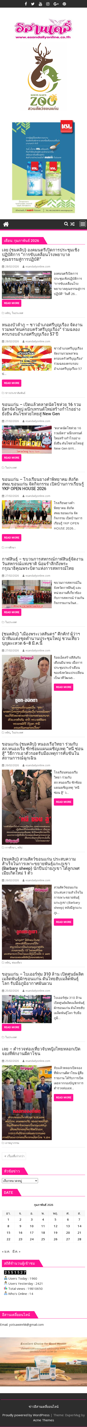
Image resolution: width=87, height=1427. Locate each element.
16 (20, 1232)
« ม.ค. (6, 1251)
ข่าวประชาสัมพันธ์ (15, 393)
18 (43, 1232)
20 (68, 1232)
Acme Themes (43, 1420)
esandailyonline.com (38, 266)
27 (68, 1239)
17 (32, 1232)
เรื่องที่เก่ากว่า (15, 1156)
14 (79, 1226)
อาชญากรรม (12, 1143)
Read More (11, 303)
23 (20, 1239)
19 (55, 1232)
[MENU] (83, 224)
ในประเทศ (17, 313)
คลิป (7, 313)
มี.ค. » (16, 1251)
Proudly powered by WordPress (26, 1415)
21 (79, 1232)
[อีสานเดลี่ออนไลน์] (6, 223)
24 (32, 1239)
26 (55, 1239)
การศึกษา (10, 547)
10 (32, 1226)
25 (43, 1239)
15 (8, 1232)
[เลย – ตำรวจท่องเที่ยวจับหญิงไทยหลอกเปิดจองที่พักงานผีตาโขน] (27, 1068)
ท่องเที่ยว (17, 962)
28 (79, 1239)
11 (43, 1226)
